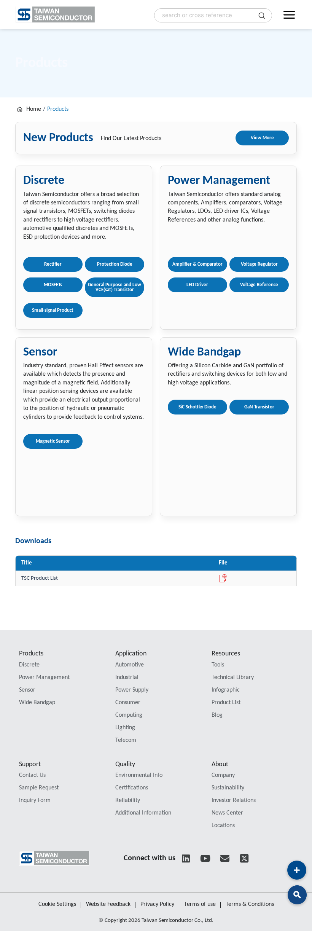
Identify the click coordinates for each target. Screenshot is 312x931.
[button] (297, 894)
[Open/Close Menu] (289, 14)
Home (33, 109)
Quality (125, 764)
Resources (226, 653)
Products (31, 653)
